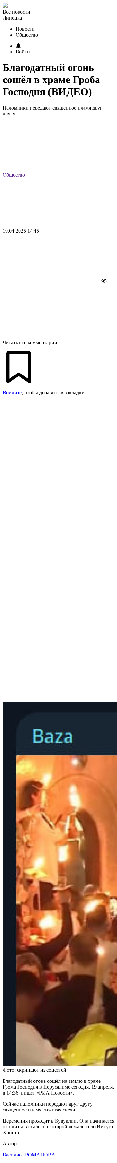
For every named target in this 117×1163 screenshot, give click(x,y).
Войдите (12, 392)
